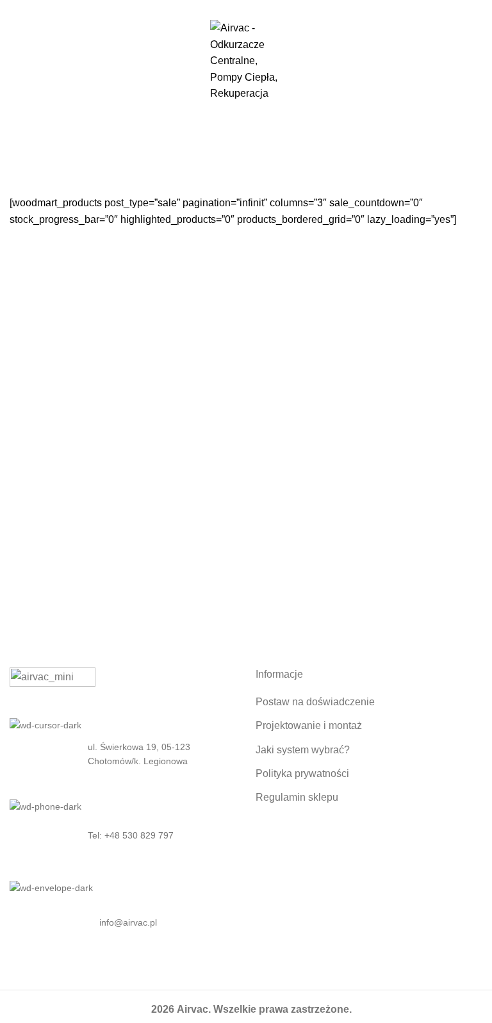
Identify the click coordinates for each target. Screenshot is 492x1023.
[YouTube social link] (261, 8)
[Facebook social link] (231, 8)
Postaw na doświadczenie (315, 701)
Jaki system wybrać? (303, 749)
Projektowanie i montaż (309, 725)
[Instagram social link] (246, 8)
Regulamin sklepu (297, 797)
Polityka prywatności (302, 773)
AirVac (223, 154)
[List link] (123, 835)
